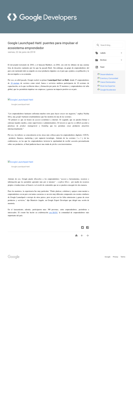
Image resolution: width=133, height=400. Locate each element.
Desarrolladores (106, 74)
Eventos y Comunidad (109, 78)
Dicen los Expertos (107, 86)
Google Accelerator (108, 90)
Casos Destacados (107, 82)
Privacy (115, 257)
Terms (123, 257)
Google (108, 257)
